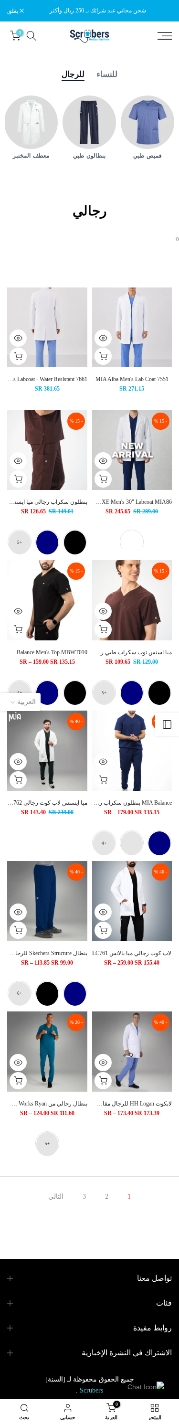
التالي (55, 1196)
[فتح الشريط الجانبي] (167, 724)
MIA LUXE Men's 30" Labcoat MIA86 (127, 502)
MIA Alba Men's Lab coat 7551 (131, 379)
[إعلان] (98, 10)
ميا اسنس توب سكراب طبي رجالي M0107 (121, 652)
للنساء (106, 74)
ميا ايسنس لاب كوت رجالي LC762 (46, 802)
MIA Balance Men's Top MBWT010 (45, 652)
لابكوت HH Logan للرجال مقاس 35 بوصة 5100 (117, 1103)
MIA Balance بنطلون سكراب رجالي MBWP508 (116, 802)
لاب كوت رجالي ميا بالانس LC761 (131, 953)
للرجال (73, 74)
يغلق (13, 11)
